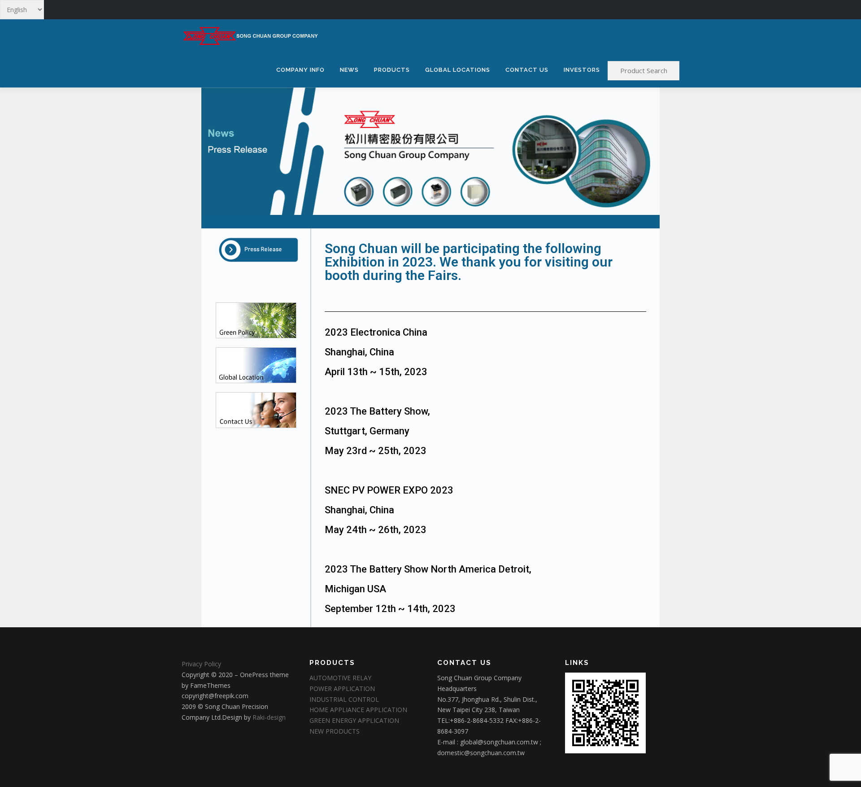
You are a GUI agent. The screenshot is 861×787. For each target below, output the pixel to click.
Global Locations (457, 69)
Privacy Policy (201, 664)
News (349, 69)
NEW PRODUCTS (334, 731)
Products (392, 69)
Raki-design (269, 717)
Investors (582, 69)
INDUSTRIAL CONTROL (344, 699)
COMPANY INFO (300, 69)
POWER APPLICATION (342, 688)
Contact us (526, 69)
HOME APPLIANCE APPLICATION (358, 709)
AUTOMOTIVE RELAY (340, 677)
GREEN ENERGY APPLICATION (354, 720)
